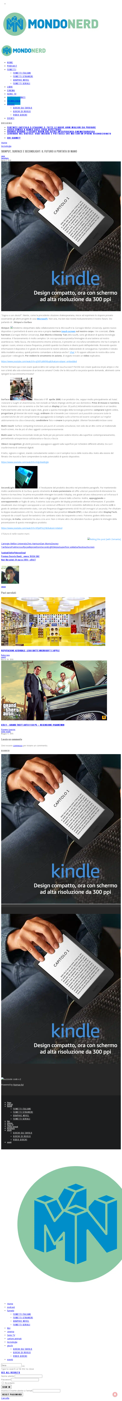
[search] (23, 1366)
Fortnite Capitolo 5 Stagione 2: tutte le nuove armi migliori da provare (51, 133)
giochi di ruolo (22, 111)
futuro (8, 547)
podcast (10, 1104)
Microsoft (42, 318)
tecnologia (5, 158)
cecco (3, 156)
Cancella (5, 1398)
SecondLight (47, 547)
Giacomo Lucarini (8, 729)
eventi (10, 118)
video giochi (20, 114)
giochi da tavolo (22, 107)
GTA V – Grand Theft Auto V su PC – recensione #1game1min (32, 724)
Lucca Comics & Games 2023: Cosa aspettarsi (34, 127)
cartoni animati (12, 1126)
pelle (29, 547)
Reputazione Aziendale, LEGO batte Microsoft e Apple (30, 650)
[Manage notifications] (115, 1394)
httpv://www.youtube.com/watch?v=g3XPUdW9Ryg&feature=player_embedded (39, 361)
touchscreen (88, 547)
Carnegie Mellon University (14, 543)
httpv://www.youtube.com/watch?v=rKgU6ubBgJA (25, 462)
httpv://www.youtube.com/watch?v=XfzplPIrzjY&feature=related (31, 528)
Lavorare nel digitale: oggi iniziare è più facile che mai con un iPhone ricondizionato (59, 131)
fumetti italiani (22, 72)
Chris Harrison (33, 543)
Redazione (5, 655)
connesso (17, 745)
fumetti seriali (21, 83)
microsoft (20, 547)
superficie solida (67, 547)
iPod (72, 352)
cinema (9, 1123)
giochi (11, 104)
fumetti (11, 69)
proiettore (36, 547)
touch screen (68, 331)
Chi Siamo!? (14, 137)
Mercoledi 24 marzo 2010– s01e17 (18, 559)
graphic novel (21, 79)
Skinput (56, 547)
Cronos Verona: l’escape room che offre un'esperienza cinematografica (51, 129)
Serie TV (10, 1124)
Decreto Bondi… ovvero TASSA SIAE (20, 556)
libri (8, 1121)
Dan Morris (45, 543)
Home (9, 1102)
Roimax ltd (18, 1084)
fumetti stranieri (23, 76)
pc (26, 547)
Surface (79, 547)
